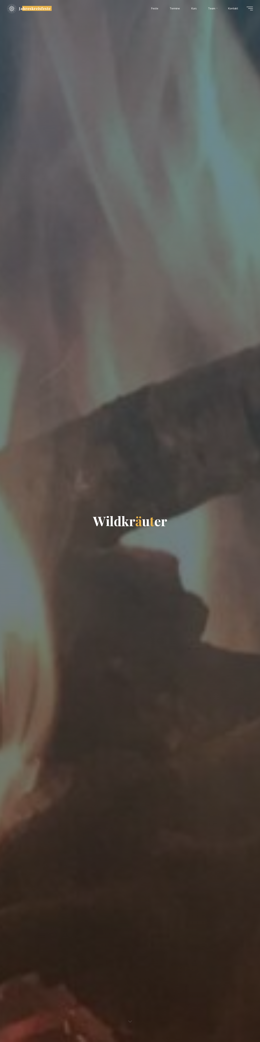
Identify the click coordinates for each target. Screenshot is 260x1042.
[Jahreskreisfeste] (11, 8)
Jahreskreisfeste (35, 8)
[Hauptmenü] (250, 8)
